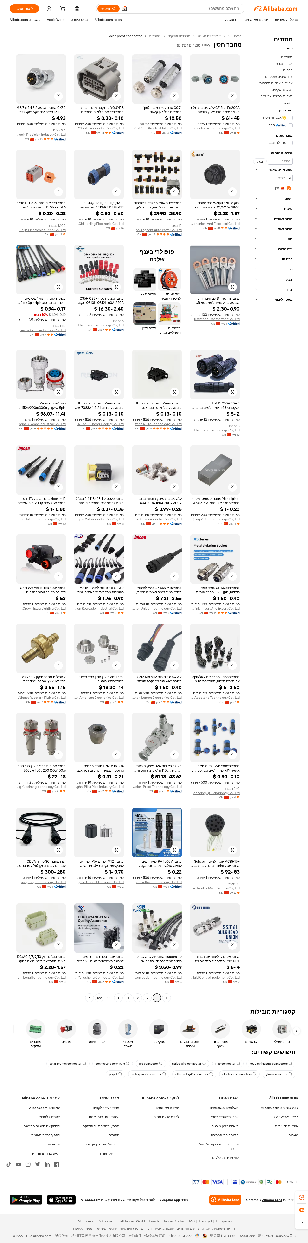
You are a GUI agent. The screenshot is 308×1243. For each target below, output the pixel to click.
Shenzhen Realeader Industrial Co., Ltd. (99, 608)
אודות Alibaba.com (283, 1098)
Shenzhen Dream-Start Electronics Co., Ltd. (41, 330)
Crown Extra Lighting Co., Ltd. (44, 608)
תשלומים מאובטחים (224, 1108)
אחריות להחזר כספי (225, 1117)
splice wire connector (186, 1063)
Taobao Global (173, 1221)
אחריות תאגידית (286, 1126)
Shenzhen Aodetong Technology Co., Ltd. (215, 697)
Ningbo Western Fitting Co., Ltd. (42, 697)
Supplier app (170, 1200)
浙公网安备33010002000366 (232, 1236)
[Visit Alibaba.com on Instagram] (28, 1164)
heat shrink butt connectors (269, 1063)
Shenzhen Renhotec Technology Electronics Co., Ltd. (157, 519)
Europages (224, 1221)
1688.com (104, 1221)
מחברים (154, 36)
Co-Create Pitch (286, 1117)
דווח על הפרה (109, 1153)
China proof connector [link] (125, 36)
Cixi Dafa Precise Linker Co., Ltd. (158, 128)
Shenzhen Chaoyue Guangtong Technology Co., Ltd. (41, 882)
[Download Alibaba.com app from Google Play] (26, 1200)
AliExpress (85, 1221)
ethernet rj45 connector (191, 1074)
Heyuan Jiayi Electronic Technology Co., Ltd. (99, 325)
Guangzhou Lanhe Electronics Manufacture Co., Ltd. (215, 888)
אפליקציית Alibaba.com (99, 1200)
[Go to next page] (89, 997)
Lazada (154, 1221)
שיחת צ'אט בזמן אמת (104, 1117)
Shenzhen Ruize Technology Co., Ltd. (157, 424)
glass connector (277, 1074)
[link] (301, 1197)
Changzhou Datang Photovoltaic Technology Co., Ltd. (157, 882)
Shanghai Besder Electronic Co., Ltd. (99, 882)
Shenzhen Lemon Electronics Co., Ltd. (157, 697)
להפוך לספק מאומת (45, 1135)
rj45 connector (225, 1063)
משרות (293, 1135)
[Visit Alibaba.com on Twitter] (37, 1164)
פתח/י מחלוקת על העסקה (101, 1126)
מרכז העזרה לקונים (106, 1108)
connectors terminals (110, 1063)
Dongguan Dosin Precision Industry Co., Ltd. (41, 134)
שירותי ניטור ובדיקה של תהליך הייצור (218, 1146)
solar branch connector (66, 1063)
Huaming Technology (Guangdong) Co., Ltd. (215, 793)
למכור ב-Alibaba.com (44, 1108)
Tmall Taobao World (130, 1221)
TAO (191, 1221)
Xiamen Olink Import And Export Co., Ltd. (215, 608)
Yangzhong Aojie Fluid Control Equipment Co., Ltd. (215, 977)
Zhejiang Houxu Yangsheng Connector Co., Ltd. (99, 977)
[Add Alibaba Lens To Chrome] (225, 1200)
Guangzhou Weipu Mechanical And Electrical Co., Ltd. (215, 224)
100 (99, 997)
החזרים (114, 1135)
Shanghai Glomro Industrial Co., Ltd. (41, 424)
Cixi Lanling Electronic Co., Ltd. (101, 224)
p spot (113, 1074)
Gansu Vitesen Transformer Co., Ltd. (215, 319)
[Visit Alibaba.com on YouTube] (18, 1164)
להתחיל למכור (49, 1117)
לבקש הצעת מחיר (166, 1117)
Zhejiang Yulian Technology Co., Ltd (215, 519)
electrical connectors (237, 1074)
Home (237, 36)
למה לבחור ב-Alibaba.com (279, 1108)
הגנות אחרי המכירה (225, 1135)
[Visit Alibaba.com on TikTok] (9, 1164)
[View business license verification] (197, 1235)
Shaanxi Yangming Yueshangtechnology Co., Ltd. (41, 787)
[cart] (62, 9)
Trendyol (205, 1221)
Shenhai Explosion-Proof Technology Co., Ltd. (157, 787)
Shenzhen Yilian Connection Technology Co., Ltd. (157, 977)
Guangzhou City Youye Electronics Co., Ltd (99, 128)
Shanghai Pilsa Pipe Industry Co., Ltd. (99, 787)
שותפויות (53, 1144)
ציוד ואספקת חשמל (211, 36)
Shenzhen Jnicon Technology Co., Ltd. (41, 519)
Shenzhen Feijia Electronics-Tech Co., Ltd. (41, 230)
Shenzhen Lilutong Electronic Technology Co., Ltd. (215, 430)
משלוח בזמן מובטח (225, 1126)
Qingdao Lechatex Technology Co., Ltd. (215, 128)
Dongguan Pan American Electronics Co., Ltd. (99, 697)
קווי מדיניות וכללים (225, 1158)
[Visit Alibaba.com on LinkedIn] (47, 1164)
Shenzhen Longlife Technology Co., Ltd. (41, 977)
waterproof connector (146, 1074)
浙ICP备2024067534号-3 (277, 1236)
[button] (124, 9)
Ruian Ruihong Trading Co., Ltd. (100, 424)
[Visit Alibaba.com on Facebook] (57, 1164)
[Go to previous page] (166, 997)
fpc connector (148, 1063)
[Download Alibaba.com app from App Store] (61, 1200)
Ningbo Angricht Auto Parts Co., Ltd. (157, 230)
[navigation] (271, 517)
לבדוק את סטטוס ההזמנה (42, 1126)
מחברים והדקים (179, 36)
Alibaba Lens (272, 1200)
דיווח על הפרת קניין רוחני (101, 1144)
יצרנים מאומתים (167, 1108)
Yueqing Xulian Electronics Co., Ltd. (99, 519)
